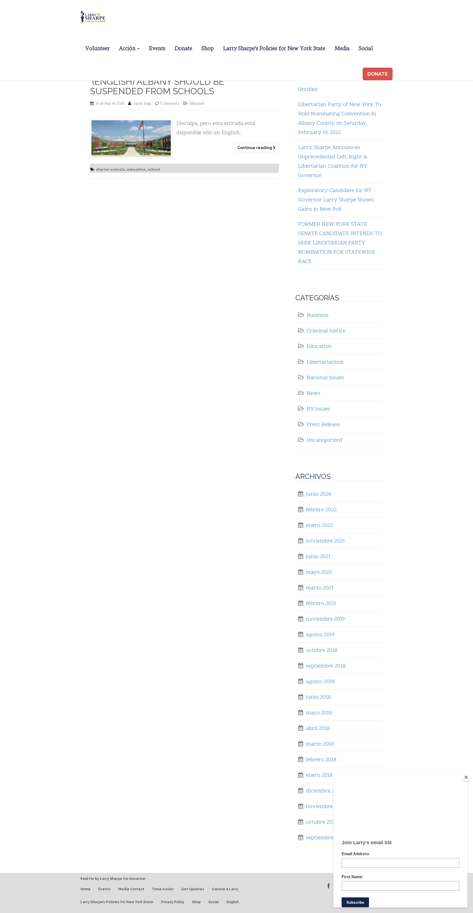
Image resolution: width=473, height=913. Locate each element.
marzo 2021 (320, 588)
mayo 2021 (319, 572)
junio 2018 (318, 697)
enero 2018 (319, 775)
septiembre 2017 (325, 838)
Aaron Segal (142, 103)
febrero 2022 (321, 510)
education (136, 169)
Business (317, 315)
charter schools (110, 169)
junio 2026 (318, 494)
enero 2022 (319, 525)
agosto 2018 (320, 682)
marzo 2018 (320, 744)
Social (366, 47)
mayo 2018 (319, 713)
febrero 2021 (321, 603)
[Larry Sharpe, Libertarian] (92, 16)
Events (157, 47)
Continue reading (255, 147)
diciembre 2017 (324, 791)
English (232, 902)
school (154, 169)
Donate (183, 47)
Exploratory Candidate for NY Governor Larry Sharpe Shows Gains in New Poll (336, 200)
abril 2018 (318, 728)
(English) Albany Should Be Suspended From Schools (157, 86)
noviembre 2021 (325, 541)
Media (342, 47)
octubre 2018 (322, 650)
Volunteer (97, 47)
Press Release (323, 425)
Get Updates (192, 889)
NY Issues (318, 409)
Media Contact (131, 889)
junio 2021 (318, 557)
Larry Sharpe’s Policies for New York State (274, 47)
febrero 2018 (321, 760)
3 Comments (169, 103)
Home (85, 889)
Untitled (308, 89)
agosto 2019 (320, 635)
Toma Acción (163, 889)
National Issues (325, 378)
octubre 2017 (321, 822)
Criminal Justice (326, 331)
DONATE (377, 74)
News (313, 393)
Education (197, 103)
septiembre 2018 (326, 666)
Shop (207, 47)
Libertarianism (325, 362)
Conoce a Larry (225, 889)
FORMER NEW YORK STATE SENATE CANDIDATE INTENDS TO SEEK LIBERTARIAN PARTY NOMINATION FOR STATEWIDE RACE (340, 243)
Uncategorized (324, 440)
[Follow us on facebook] (328, 886)
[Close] (466, 777)
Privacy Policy (172, 902)
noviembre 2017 (325, 807)
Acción (128, 47)
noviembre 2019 (325, 619)
